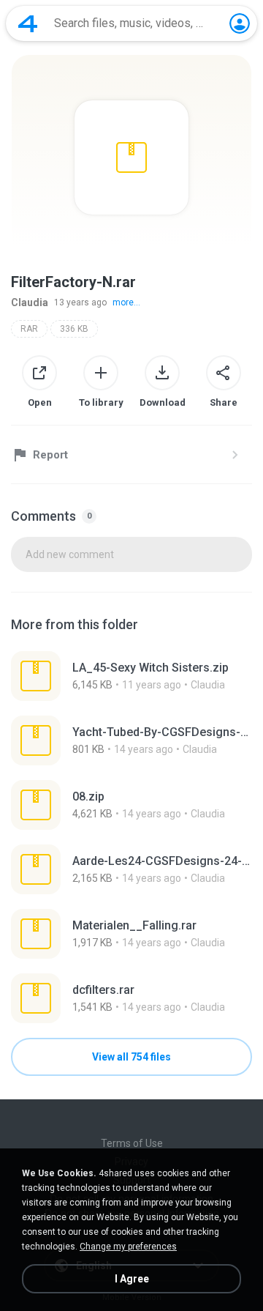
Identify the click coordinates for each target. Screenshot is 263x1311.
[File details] (131, 676)
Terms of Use (132, 1143)
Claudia (29, 302)
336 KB (74, 329)
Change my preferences (128, 1246)
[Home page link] (28, 23)
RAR (29, 329)
